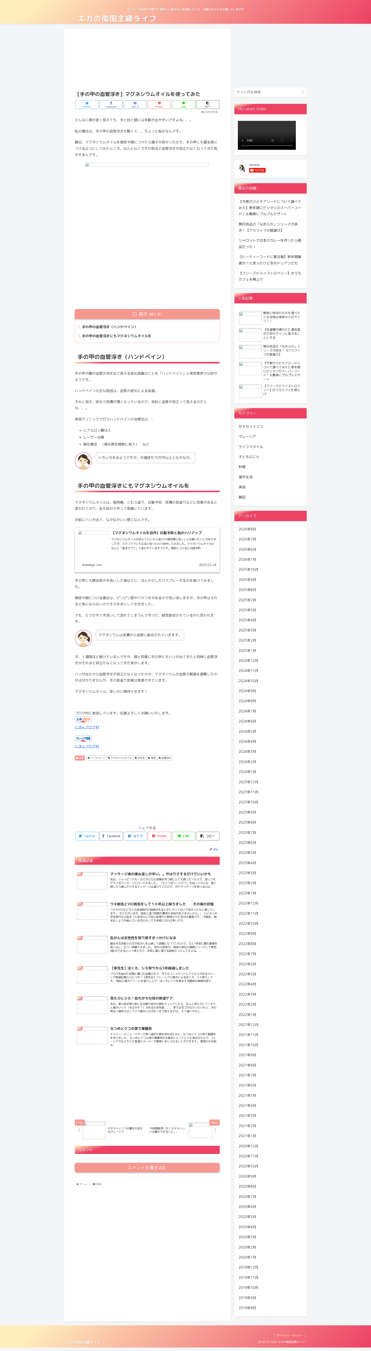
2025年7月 (247, 599)
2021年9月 (247, 1055)
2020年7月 (247, 1196)
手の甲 (141, 758)
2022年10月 (248, 923)
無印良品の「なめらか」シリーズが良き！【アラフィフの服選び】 (268, 227)
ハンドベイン (98, 758)
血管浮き (166, 758)
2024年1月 (247, 771)
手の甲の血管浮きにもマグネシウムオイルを (116, 336)
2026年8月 (247, 529)
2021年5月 (247, 1095)
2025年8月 (247, 589)
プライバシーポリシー (289, 1335)
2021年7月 (247, 1075)
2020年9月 (247, 1176)
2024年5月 (247, 731)
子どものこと (249, 456)
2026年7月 (247, 539)
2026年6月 (247, 549)
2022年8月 (247, 943)
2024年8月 (247, 701)
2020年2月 (247, 1247)
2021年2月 (247, 1125)
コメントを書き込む (147, 1167)
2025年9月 (247, 579)
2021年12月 (248, 1024)
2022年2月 (247, 1004)
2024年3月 (247, 751)
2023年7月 (247, 832)
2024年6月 (247, 721)
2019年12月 (248, 1267)
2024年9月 (247, 691)
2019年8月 (247, 1307)
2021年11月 (248, 1034)
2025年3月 (247, 630)
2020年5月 (247, 1216)
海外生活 (246, 477)
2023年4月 (247, 863)
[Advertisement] (147, 59)
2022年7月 (247, 953)
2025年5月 (247, 610)
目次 (143, 314)
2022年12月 (248, 903)
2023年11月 (248, 792)
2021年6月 (247, 1085)
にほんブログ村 (87, 727)
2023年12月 (248, 781)
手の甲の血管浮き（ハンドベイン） (110, 326)
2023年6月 (247, 842)
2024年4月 (247, 741)
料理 (242, 466)
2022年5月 (247, 974)
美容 (81, 758)
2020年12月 (248, 1145)
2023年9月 (247, 812)
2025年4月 (247, 620)
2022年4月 (247, 984)
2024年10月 (248, 680)
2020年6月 (247, 1206)
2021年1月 (247, 1135)
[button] (302, 92)
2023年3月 (247, 873)
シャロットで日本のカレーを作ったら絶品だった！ (270, 243)
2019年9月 (247, 1297)
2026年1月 (247, 559)
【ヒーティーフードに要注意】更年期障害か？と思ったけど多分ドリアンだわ (270, 259)
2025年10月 (248, 569)
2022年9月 (247, 933)
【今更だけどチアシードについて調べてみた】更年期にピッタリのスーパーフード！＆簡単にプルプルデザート (270, 208)
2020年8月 (247, 1186)
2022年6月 (247, 963)
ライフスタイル (251, 446)
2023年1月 (247, 893)
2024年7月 (247, 711)
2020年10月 (248, 1166)
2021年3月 (247, 1115)
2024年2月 (247, 761)
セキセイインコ (251, 426)
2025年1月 (247, 650)
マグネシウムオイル (121, 758)
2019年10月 (248, 1287)
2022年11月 (248, 913)
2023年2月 (247, 883)
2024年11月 (248, 670)
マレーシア (247, 436)
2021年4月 (247, 1105)
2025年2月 (247, 640)
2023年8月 (247, 822)
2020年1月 (247, 1257)
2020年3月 (247, 1237)
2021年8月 (247, 1065)
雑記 (242, 497)
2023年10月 (248, 802)
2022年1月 (247, 1014)
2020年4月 (247, 1227)
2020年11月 (248, 1156)
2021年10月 (248, 1045)
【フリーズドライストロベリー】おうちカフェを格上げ (270, 276)
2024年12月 (248, 660)
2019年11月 (248, 1277)
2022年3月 (247, 994)
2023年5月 (247, 852)
